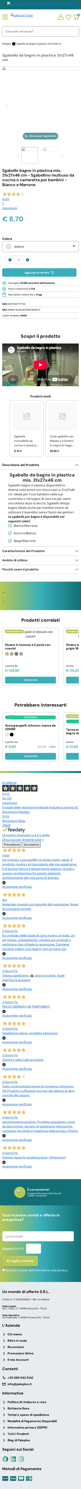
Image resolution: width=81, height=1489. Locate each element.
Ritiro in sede (17, 1341)
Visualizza (31, 680)
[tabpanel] (40, 504)
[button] (7, 104)
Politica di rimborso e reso (27, 1402)
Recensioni (16, 1347)
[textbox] (14, 247)
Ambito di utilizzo (15, 560)
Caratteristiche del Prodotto (23, 551)
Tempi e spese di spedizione (28, 1415)
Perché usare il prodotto (20, 569)
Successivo (31, 845)
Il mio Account (18, 1360)
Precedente (12, 845)
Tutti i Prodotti (18, 1434)
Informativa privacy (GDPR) (27, 1427)
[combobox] (40, 246)
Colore (7, 239)
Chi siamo (15, 1334)
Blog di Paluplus (19, 1440)
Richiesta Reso (18, 1408)
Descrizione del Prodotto (20, 465)
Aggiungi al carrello (36, 272)
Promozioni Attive (21, 1353)
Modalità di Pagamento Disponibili (32, 1421)
